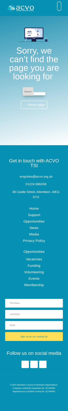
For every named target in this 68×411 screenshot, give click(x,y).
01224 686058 (36, 184)
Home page (36, 105)
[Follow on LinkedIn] (34, 364)
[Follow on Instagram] (43, 364)
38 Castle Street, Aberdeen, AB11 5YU (36, 194)
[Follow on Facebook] (25, 364)
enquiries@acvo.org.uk (36, 176)
